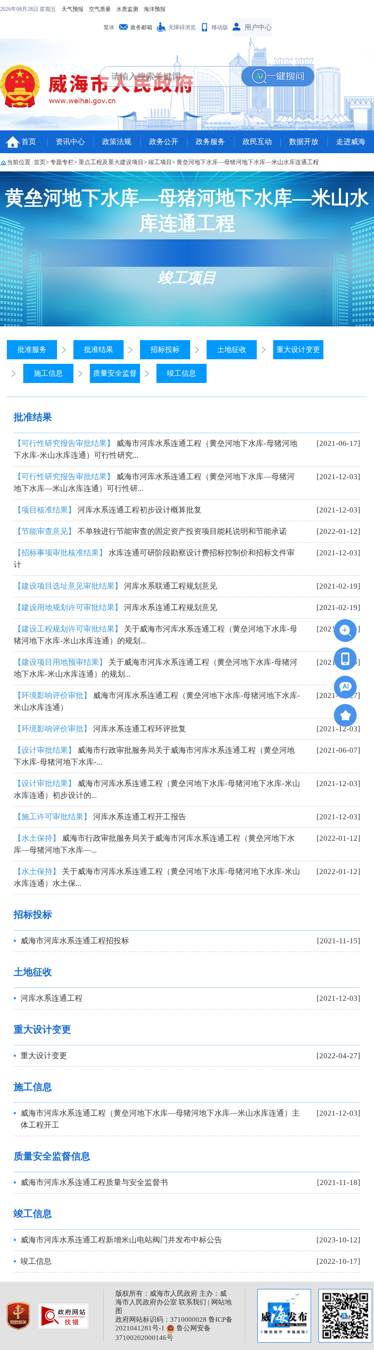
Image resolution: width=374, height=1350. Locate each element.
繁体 (109, 27)
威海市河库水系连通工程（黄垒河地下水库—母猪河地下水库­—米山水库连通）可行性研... (154, 482)
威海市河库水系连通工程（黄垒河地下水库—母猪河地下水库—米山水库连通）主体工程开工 (160, 1119)
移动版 (220, 27)
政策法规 (116, 141)
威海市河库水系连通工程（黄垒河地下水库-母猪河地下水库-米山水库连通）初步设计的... (157, 789)
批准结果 (98, 349)
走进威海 (350, 141)
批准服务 (32, 349)
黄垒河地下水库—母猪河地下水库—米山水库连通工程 (248, 162)
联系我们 (192, 1302)
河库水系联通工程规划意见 (115, 586)
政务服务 (210, 141)
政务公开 (163, 141)
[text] (170, 76)
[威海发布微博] (284, 1316)
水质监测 (127, 9)
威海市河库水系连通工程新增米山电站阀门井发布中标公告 (121, 1240)
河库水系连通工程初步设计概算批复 (108, 510)
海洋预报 (155, 9)
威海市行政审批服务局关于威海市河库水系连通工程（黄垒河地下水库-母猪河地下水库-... (154, 756)
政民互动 (257, 141)
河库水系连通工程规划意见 (115, 607)
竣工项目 (160, 162)
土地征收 (231, 349)
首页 (28, 141)
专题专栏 (62, 162)
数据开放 (303, 141)
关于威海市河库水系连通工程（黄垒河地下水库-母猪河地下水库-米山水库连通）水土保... (157, 877)
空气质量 (100, 9)
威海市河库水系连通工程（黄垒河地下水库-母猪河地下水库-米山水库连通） (157, 701)
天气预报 (72, 9)
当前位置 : (20, 162)
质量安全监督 (115, 373)
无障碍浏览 (182, 27)
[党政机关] (19, 1315)
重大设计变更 (298, 349)
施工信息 (48, 373)
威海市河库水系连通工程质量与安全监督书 (94, 1182)
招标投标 (165, 349)
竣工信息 (181, 373)
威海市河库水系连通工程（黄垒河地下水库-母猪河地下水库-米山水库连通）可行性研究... (155, 449)
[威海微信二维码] (345, 1316)
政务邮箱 (141, 27)
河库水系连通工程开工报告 (100, 816)
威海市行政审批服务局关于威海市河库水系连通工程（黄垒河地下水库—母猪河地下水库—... (154, 844)
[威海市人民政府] (102, 89)
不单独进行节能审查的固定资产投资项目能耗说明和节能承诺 (150, 531)
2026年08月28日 (20, 9)
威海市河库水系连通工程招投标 (75, 940)
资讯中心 (70, 141)
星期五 (48, 9)
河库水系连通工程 (52, 998)
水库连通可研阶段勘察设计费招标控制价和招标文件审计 (154, 558)
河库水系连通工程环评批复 (100, 728)
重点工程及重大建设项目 (111, 162)
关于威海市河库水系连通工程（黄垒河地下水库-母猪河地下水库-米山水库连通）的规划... (155, 635)
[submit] (277, 76)
